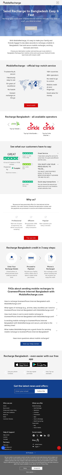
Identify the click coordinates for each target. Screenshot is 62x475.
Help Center (6, 435)
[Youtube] (41, 435)
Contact (5, 437)
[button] (57, 2)
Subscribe (41, 391)
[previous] (8, 124)
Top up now (31, 238)
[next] (53, 124)
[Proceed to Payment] (31, 258)
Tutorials (5, 439)
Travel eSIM (35, 423)
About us (5, 414)
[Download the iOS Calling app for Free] (22, 364)
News (4, 416)
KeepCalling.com (7, 447)
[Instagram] (48, 435)
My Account (6, 408)
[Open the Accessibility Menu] (3, 448)
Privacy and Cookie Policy (9, 410)
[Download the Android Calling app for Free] (40, 364)
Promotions (37, 414)
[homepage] (29, 2)
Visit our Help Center (31, 344)
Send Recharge (37, 408)
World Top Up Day (38, 421)
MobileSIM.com (7, 449)
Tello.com (5, 445)
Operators (36, 410)
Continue (31, 28)
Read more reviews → (11, 172)
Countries (36, 412)
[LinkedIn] (45, 435)
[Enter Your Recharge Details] (11, 258)
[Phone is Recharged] (50, 258)
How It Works (37, 427)
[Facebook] (34, 435)
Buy (35, 425)
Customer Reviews (8, 419)
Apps (35, 416)
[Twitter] (38, 435)
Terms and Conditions (9, 412)
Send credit (31, 105)
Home (4, 406)
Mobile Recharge (36, 406)
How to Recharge (38, 419)
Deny (25, 468)
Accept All (37, 468)
